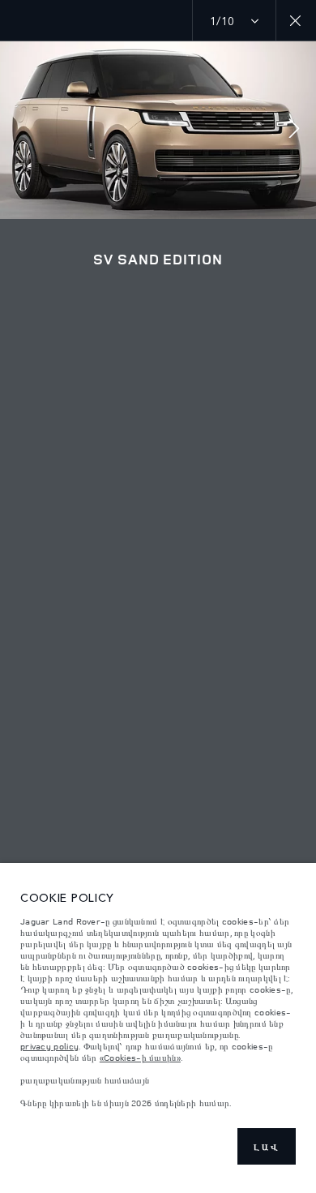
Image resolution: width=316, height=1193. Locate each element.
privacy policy (49, 1046)
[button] (294, 130)
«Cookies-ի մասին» (140, 1057)
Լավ (267, 1146)
